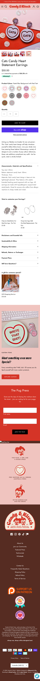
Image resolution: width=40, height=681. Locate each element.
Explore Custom (10, 377)
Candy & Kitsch (12, 670)
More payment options (20, 135)
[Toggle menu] (2, 6)
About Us (20, 543)
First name (6, 414)
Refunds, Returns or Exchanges (12, 252)
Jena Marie (24, 672)
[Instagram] (15, 534)
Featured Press (20, 550)
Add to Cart (20, 123)
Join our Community (20, 546)
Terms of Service (20, 578)
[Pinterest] (19, 534)
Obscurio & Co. (32, 670)
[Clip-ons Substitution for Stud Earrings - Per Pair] (10, 210)
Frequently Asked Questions (20, 569)
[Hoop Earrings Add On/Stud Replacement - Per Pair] (29, 210)
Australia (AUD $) (18, 665)
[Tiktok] (23, 534)
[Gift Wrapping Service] (10, 283)
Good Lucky (12, 672)
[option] (20, 30)
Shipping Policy (20, 572)
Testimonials (20, 553)
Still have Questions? (9, 264)
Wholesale (20, 556)
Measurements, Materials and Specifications (17, 166)
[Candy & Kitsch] (20, 6)
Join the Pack (20, 432)
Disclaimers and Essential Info (12, 235)
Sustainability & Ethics (9, 241)
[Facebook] (11, 534)
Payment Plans (7, 258)
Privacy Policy (14, 658)
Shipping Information (9, 247)
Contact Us (20, 566)
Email (5, 425)
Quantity (4, 109)
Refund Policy (20, 575)
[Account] (33, 6)
